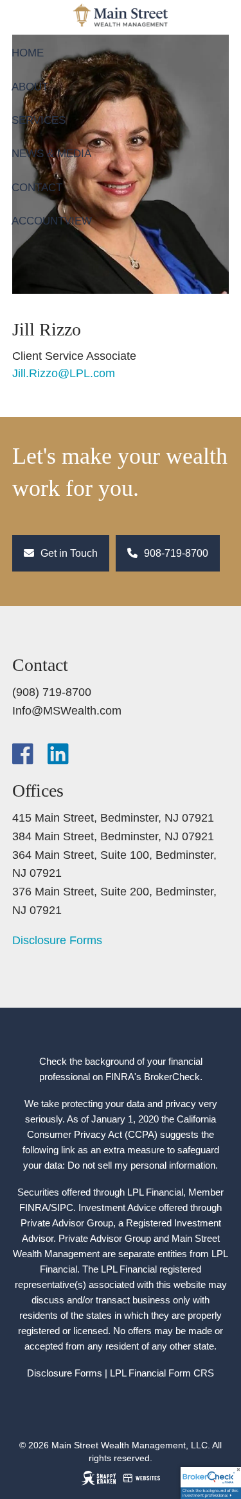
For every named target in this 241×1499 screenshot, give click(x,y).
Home (28, 53)
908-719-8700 (174, 553)
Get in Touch (68, 553)
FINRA (33, 1207)
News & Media (51, 154)
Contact (37, 188)
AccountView (52, 221)
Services (39, 120)
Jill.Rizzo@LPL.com (63, 373)
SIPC (62, 1207)
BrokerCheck (172, 1076)
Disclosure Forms (57, 940)
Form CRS (191, 1373)
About (30, 87)
